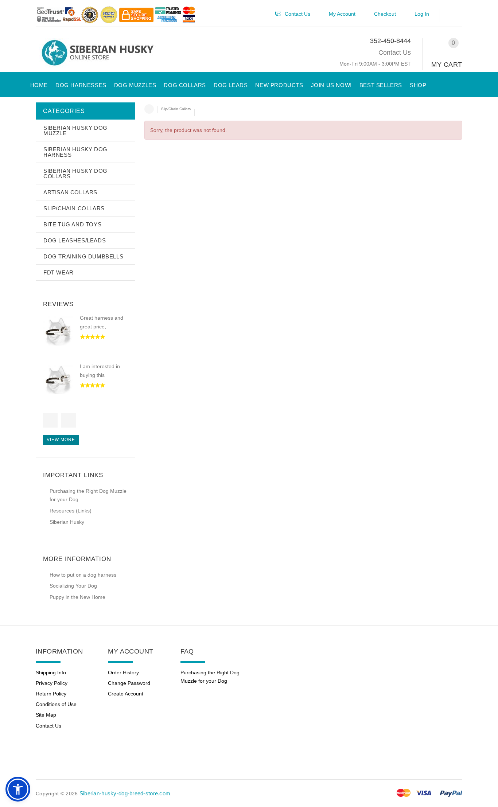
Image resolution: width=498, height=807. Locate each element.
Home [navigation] (149, 109)
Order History (123, 672)
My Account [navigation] (342, 14)
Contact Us (394, 52)
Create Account (125, 694)
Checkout (385, 14)
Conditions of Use (56, 704)
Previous (50, 420)
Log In (422, 14)
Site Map (46, 715)
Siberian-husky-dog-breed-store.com (125, 793)
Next (68, 420)
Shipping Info (51, 672)
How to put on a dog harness (83, 575)
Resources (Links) (71, 511)
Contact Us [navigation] (297, 14)
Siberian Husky (67, 522)
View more (61, 439)
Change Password (129, 683)
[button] (454, 15)
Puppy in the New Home (77, 597)
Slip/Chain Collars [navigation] (176, 109)
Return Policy (51, 694)
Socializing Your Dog (73, 586)
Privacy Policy (51, 683)
